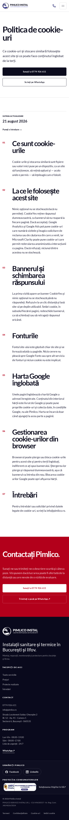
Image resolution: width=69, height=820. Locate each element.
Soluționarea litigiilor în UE (52, 787)
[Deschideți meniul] (63, 5)
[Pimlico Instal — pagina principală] (15, 6)
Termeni (6, 813)
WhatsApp (9, 750)
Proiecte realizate (11, 684)
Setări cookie (49, 813)
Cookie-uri (35, 813)
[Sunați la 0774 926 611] (54, 5)
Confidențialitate (20, 813)
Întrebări (7, 689)
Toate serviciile (9, 675)
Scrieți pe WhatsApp (34, 82)
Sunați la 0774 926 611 (34, 71)
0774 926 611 (9, 705)
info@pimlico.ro (10, 710)
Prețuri (6, 679)
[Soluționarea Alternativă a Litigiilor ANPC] (20, 787)
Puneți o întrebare (12, 129)
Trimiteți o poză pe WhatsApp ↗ (34, 599)
